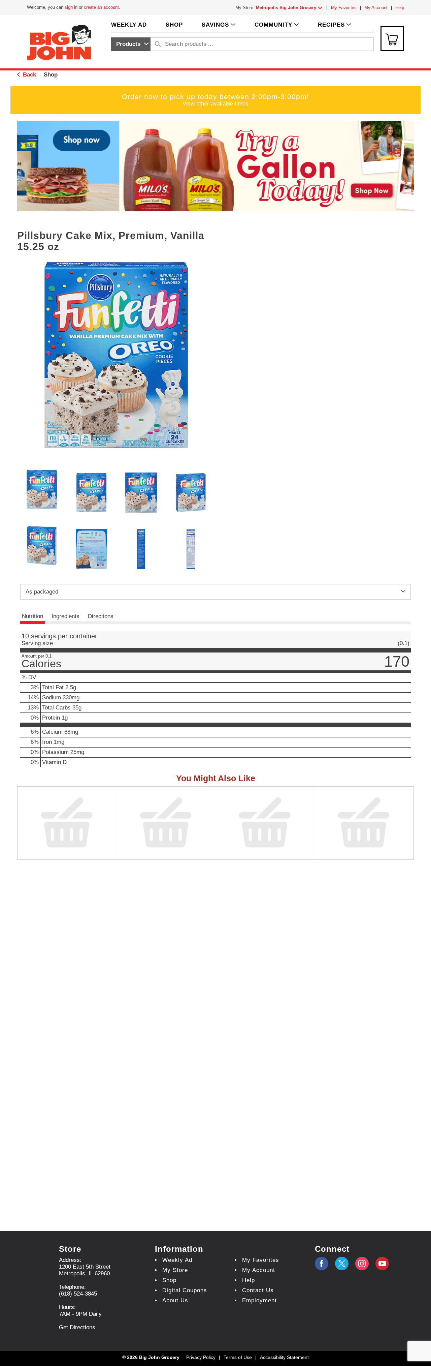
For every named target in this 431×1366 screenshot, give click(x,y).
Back (28, 74)
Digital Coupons (184, 1290)
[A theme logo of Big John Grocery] (59, 42)
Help (399, 7)
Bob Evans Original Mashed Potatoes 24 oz (362, 862)
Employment (259, 1300)
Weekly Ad (177, 1260)
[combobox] (131, 44)
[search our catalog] (158, 44)
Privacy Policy (201, 1357)
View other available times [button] (215, 103)
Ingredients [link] (65, 616)
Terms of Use (238, 1357)
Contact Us (258, 1290)
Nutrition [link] (32, 616)
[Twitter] (342, 1263)
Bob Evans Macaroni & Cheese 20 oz (256, 862)
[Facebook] (321, 1263)
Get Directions (77, 1327)
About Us (175, 1300)
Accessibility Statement (284, 1357)
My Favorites (344, 7)
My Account (376, 7)
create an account (101, 7)
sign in (71, 7)
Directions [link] (100, 616)
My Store (175, 1270)
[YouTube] (362, 1263)
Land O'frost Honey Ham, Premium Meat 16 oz (160, 862)
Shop (51, 74)
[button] (290, 7)
